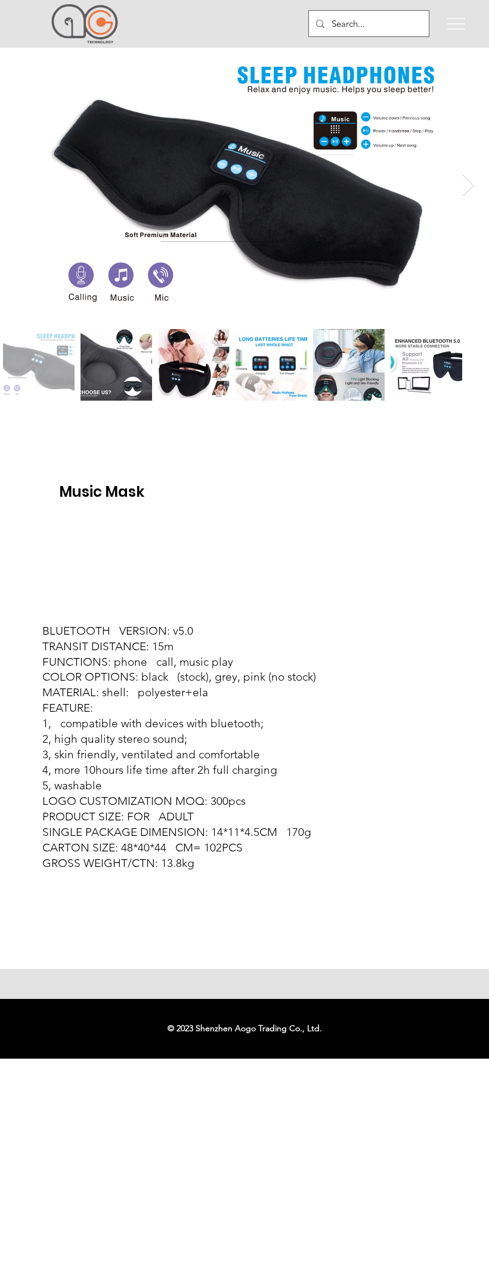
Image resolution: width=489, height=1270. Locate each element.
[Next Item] (468, 185)
